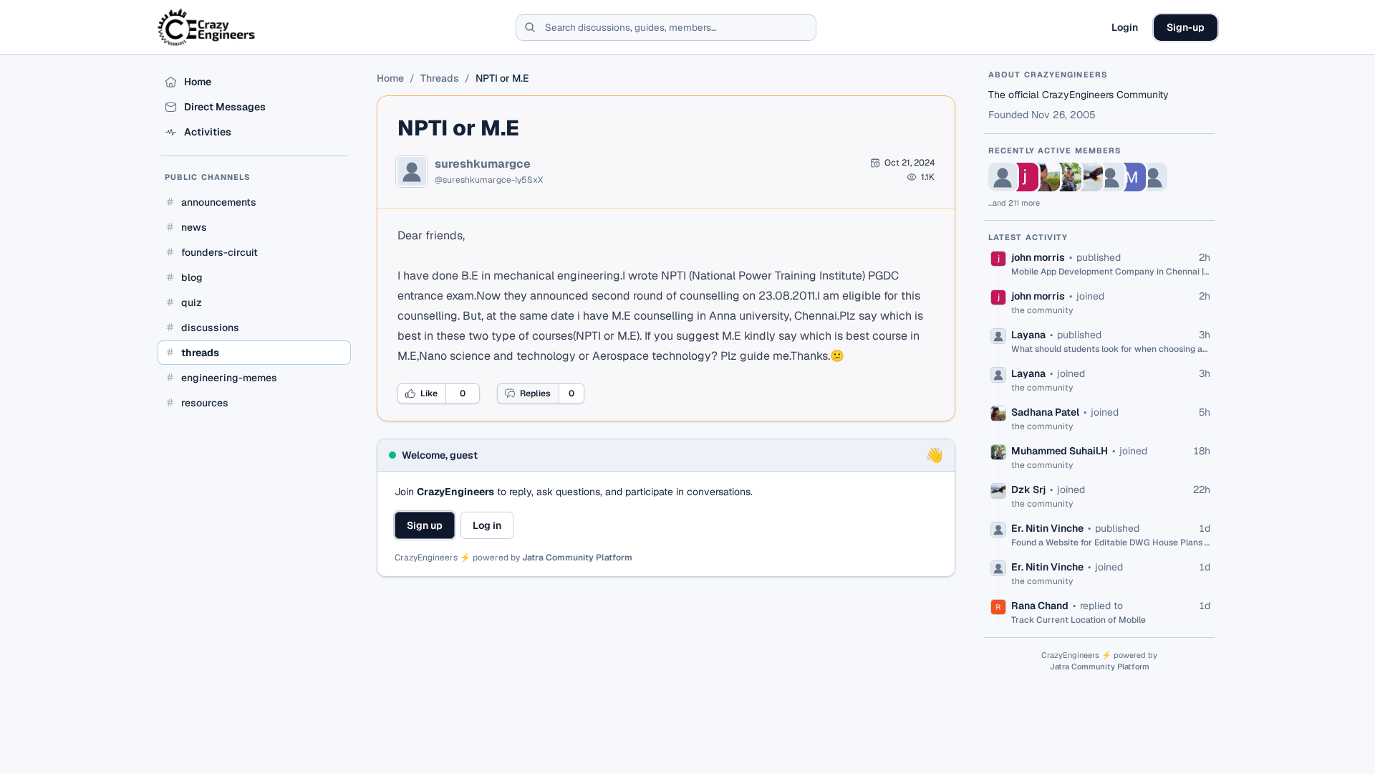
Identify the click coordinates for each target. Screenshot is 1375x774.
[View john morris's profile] (1024, 177)
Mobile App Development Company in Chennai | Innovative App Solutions (1110, 271)
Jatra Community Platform (577, 557)
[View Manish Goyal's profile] (1131, 177)
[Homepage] (207, 27)
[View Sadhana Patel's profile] (1045, 177)
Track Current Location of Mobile (1078, 620)
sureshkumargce (483, 164)
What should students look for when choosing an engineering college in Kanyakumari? (1110, 349)
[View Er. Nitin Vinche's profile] (1110, 177)
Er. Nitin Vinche (1047, 528)
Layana (1028, 334)
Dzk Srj (1028, 489)
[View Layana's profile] (1002, 177)
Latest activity (1028, 237)
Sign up (425, 525)
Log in (487, 525)
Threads (439, 78)
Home (390, 78)
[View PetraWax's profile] (1153, 177)
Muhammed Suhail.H (1059, 450)
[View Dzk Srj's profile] (1088, 177)
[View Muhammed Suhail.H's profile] (1067, 177)
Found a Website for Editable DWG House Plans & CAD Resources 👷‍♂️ (1110, 542)
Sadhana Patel (1045, 412)
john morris (1038, 257)
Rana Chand (1039, 605)
